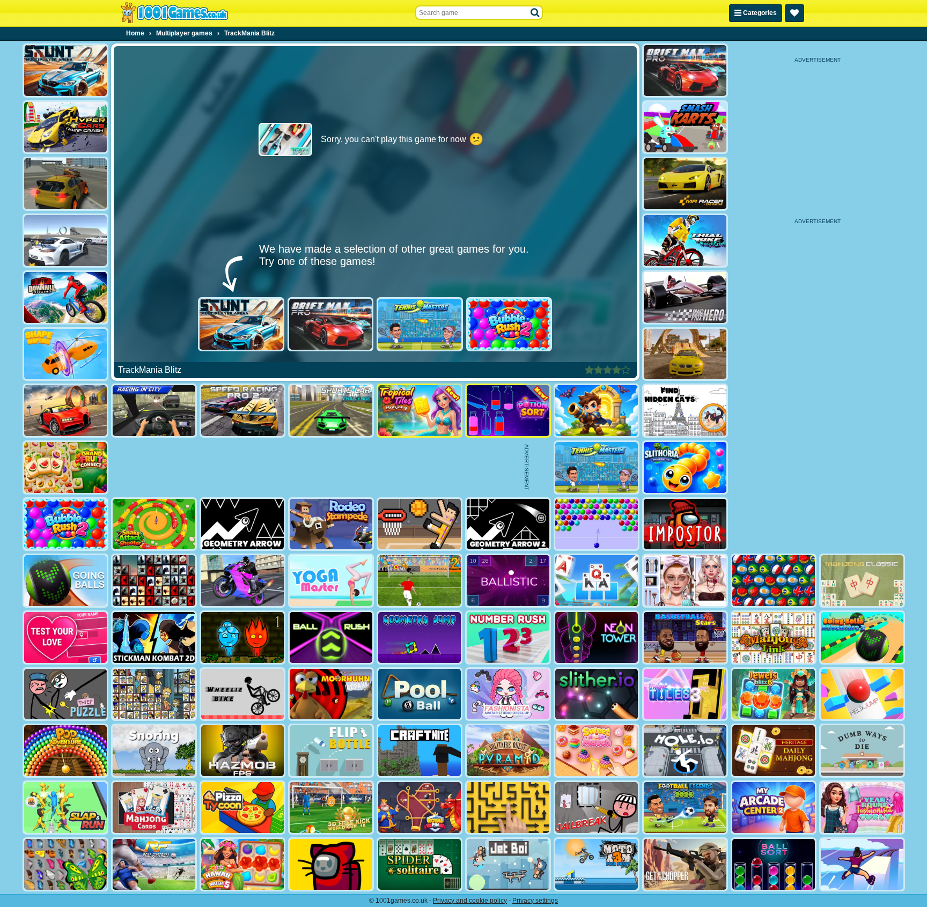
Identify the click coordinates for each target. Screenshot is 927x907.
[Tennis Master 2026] (420, 324)
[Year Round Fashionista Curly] (862, 807)
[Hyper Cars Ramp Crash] (65, 127)
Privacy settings (535, 900)
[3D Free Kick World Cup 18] (331, 807)
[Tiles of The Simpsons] (154, 694)
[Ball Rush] (331, 637)
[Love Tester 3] (65, 637)
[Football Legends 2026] (685, 807)
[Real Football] (154, 864)
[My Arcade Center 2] (773, 807)
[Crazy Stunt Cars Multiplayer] (65, 240)
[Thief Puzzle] (65, 694)
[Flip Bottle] (331, 751)
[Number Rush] (508, 637)
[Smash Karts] (685, 127)
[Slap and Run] (65, 807)
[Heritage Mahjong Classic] (773, 751)
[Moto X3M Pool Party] (596, 864)
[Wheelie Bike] (242, 694)
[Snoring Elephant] (154, 751)
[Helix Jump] (862, 694)
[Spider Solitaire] (419, 864)
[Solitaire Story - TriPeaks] (596, 581)
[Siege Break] (596, 411)
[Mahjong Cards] (154, 807)
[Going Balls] (65, 581)
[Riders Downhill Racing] (65, 297)
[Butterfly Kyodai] (65, 864)
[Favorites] (794, 13)
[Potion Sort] (508, 411)
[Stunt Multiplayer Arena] (241, 324)
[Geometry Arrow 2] (508, 524)
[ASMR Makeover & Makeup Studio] (685, 581)
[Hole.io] (685, 751)
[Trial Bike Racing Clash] (685, 240)
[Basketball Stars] (685, 637)
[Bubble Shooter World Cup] (773, 581)
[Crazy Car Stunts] (685, 354)
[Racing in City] (154, 411)
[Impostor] (685, 524)
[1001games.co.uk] (174, 13)
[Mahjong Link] (773, 637)
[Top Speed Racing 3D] (65, 411)
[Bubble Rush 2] (509, 324)
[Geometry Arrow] (242, 524)
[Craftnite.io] (419, 751)
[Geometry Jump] (419, 637)
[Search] (535, 12)
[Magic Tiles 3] (685, 694)
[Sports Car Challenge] (331, 411)
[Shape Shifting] (65, 354)
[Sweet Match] (596, 751)
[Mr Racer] (685, 184)
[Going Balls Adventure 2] (862, 637)
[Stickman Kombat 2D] (154, 637)
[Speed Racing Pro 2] (242, 411)
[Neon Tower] (596, 637)
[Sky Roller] (862, 864)
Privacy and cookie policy (470, 900)
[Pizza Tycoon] (242, 807)
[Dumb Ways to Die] (862, 751)
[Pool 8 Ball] (419, 694)
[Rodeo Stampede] (331, 524)
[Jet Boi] (508, 864)
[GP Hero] (685, 297)
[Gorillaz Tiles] (154, 581)
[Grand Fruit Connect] (65, 467)
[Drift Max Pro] (331, 324)
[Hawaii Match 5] (242, 864)
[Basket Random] (419, 524)
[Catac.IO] (331, 864)
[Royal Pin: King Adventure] (419, 807)
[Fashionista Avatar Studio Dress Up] (508, 694)
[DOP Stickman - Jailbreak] (596, 807)
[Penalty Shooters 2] (419, 581)
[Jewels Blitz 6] (773, 694)
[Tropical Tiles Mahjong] (419, 411)
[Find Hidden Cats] (685, 411)
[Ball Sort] (773, 864)
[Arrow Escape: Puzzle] (508, 807)
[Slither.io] (596, 694)
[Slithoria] (685, 467)
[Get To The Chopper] (685, 864)
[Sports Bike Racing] (242, 581)
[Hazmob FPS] (242, 751)
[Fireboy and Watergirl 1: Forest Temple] (242, 637)
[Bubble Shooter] (596, 524)
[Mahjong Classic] (862, 581)
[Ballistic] (508, 581)
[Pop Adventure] (65, 751)
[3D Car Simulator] (65, 184)
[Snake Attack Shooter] (154, 524)
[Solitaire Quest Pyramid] (508, 751)
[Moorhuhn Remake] (331, 694)
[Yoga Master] (331, 581)
